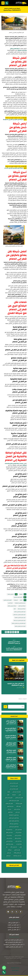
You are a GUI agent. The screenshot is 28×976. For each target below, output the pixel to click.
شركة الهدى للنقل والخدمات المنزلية (18, 49)
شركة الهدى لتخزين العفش (14, 818)
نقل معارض (8, 856)
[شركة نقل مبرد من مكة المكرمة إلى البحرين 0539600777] (20, 730)
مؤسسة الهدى (17, 850)
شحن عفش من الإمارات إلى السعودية (13, 944)
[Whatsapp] (4, 968)
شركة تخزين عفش (18, 829)
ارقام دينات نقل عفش (16, 792)
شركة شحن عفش (18, 835)
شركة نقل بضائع (18, 838)
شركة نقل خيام (9, 838)
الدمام (21, 600)
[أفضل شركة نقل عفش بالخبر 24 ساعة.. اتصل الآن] (20, 752)
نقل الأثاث (9, 850)
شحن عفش (17, 812)
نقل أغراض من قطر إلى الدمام (19, 612)
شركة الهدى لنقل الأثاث (13, 824)
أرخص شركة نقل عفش (14, 783)
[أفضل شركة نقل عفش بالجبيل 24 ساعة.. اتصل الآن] (20, 745)
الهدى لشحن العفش (19, 797)
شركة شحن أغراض (22, 606)
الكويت (8, 795)
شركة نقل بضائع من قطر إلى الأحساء (13, 168)
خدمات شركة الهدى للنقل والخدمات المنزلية (16, 464)
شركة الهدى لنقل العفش (14, 826)
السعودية (16, 600)
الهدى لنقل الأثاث (19, 803)
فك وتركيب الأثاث (13, 847)
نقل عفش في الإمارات (13, 927)
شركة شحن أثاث (18, 832)
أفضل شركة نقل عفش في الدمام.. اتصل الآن (11, 759)
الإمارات (8, 792)
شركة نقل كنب (19, 844)
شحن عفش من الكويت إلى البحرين (13, 940)
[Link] (6, 3)
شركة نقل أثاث (9, 835)
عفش (21, 847)
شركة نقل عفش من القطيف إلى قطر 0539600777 (11, 723)
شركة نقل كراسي (9, 841)
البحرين (20, 795)
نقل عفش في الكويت (13, 925)
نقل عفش (9, 853)
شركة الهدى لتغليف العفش (14, 821)
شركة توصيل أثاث (9, 829)
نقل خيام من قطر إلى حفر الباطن (19, 614)
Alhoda (21, 594)
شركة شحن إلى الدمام (12, 606)
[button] (3, 3)
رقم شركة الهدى (10, 806)
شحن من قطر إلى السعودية (20, 603)
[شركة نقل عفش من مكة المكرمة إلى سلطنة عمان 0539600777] (20, 767)
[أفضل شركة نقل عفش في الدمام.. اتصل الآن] (20, 759)
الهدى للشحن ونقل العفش (14, 800)
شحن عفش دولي (20, 687)
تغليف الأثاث (18, 806)
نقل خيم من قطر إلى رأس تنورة (19, 620)
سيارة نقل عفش (17, 809)
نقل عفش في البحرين (13, 929)
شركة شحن (10, 603)
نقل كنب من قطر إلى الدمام (20, 626)
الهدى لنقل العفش (9, 803)
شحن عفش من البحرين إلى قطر (13, 942)
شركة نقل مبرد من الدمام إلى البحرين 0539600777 (10, 737)
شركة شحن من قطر (21, 609)
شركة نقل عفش (18, 841)
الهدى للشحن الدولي (7, 600)
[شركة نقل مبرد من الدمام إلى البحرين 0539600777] (20, 737)
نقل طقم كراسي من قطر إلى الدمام (18, 623)
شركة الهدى (10, 812)
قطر (15, 609)
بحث (5, 706)
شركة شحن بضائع (9, 832)
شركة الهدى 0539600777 (14, 815)
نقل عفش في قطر (13, 922)
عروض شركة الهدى (9, 844)
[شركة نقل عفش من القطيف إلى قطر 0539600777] (20, 723)
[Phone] (4, 972)
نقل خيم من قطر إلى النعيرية (20, 617)
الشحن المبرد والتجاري (18, 597)
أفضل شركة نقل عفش (14, 789)
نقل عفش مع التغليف (17, 856)
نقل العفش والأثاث (17, 853)
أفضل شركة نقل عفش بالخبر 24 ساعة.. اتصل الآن (11, 752)
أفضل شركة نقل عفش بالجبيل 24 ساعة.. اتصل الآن (11, 745)
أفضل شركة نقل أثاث (14, 786)
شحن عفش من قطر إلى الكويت (13, 947)
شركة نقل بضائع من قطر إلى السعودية (13, 119)
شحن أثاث (9, 809)
